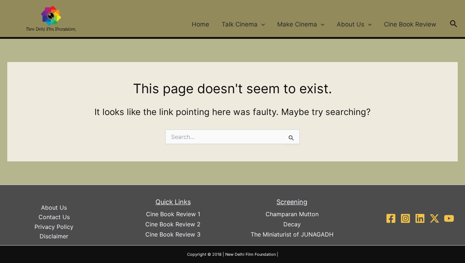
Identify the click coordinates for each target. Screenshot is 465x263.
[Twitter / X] (434, 218)
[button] (261, 24)
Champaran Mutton (292, 214)
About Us (350, 24)
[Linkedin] (420, 218)
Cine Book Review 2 (173, 224)
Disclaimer (54, 236)
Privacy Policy (54, 226)
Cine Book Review (410, 24)
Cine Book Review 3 (173, 234)
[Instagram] (405, 218)
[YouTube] (449, 218)
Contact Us (54, 217)
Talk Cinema (240, 24)
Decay (292, 224)
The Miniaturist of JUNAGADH (292, 234)
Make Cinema (297, 24)
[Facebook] (391, 218)
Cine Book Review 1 (173, 214)
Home (200, 24)
